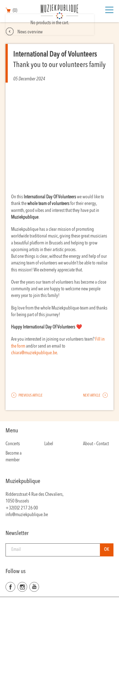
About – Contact (96, 444)
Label (48, 444)
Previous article (30, 395)
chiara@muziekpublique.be (34, 353)
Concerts (13, 444)
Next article (92, 395)
